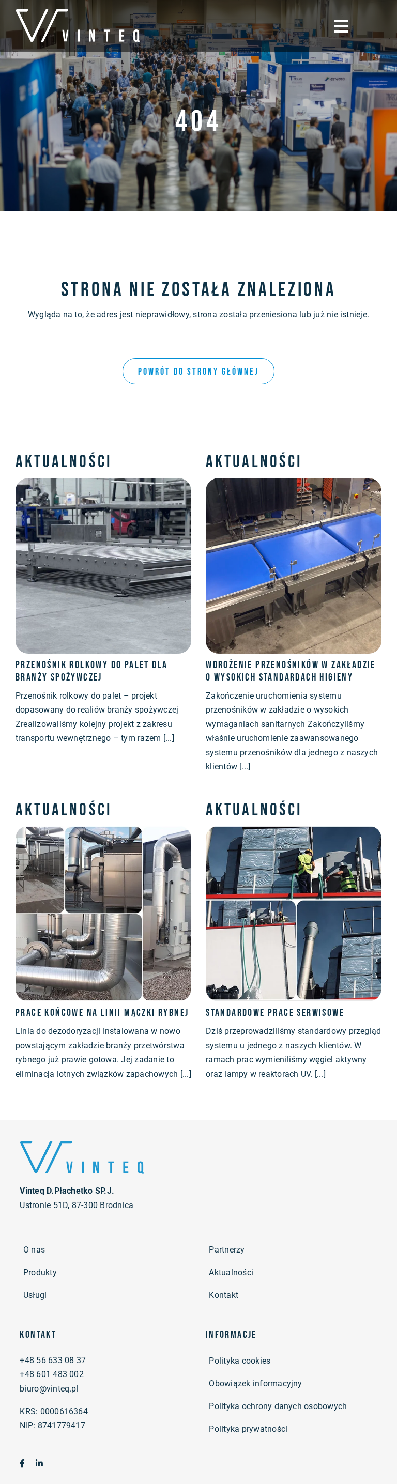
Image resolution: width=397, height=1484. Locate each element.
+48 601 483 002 (52, 1374)
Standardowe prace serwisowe (275, 1013)
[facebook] (22, 1463)
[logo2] (82, 1143)
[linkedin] (39, 1463)
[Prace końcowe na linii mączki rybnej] (103, 833)
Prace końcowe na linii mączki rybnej (102, 1013)
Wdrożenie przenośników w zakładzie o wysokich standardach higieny (291, 671)
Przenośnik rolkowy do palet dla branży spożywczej (91, 671)
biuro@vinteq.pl (49, 1389)
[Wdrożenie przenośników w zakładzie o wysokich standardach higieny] (293, 485)
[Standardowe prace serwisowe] (293, 833)
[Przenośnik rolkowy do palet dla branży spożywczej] (103, 485)
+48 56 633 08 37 (53, 1360)
